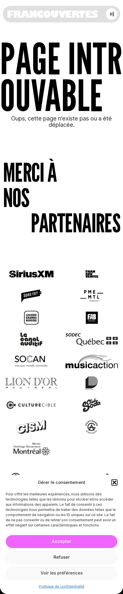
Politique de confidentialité (61, 586)
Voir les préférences (62, 573)
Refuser (61, 557)
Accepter (61, 541)
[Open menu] (111, 14)
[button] (114, 482)
